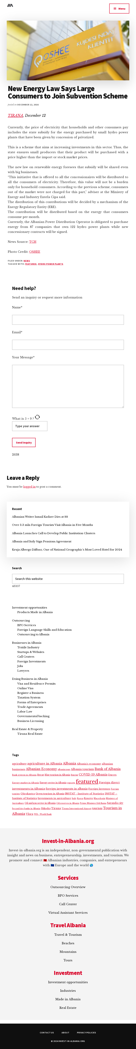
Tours (68, 960)
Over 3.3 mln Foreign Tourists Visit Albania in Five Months (52, 525)
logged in (29, 486)
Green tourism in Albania (50, 793)
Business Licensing (30, 721)
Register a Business (30, 693)
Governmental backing (33, 716)
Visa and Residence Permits (36, 683)
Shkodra (45, 808)
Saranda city (115, 803)
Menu (121, 8)
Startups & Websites (30, 652)
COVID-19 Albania (93, 774)
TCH (32, 242)
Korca (80, 798)
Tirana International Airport (76, 808)
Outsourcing (21, 620)
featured (31, 264)
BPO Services (26, 625)
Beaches (68, 943)
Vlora (29, 814)
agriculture (19, 763)
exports (71, 782)
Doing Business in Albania (30, 678)
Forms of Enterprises (31, 702)
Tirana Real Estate (30, 733)
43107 (16, 586)
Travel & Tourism (68, 934)
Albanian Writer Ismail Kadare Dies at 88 (40, 516)
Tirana (56, 808)
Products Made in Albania (35, 612)
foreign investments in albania (67, 788)
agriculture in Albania (44, 763)
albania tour (64, 769)
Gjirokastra (28, 793)
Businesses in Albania (26, 642)
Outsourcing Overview (68, 887)
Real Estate (68, 1008)
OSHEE (34, 251)
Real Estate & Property (27, 729)
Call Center (68, 904)
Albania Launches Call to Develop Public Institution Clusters (53, 533)
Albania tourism (82, 769)
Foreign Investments (31, 661)
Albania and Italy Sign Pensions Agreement (41, 541)
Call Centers (25, 656)
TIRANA (15, 115)
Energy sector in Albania (53, 782)
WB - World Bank (43, 814)
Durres (112, 774)
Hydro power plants (50, 264)
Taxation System (28, 697)
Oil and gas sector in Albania (40, 803)
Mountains (68, 952)
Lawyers (23, 670)
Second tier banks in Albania (26, 808)
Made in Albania (68, 999)
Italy (74, 798)
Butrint (74, 775)
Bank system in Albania (24, 775)
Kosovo (88, 798)
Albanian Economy (41, 769)
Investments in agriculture (54, 798)
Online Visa (25, 688)
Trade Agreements (30, 707)
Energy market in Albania (25, 782)
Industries (68, 990)
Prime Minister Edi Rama (93, 803)
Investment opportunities (29, 607)
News (27, 260)
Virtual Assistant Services (68, 912)
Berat (40, 774)
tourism (97, 808)
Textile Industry (28, 647)
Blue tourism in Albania (57, 774)
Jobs (20, 666)
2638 (15, 454)
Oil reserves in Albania (67, 803)
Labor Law (24, 711)
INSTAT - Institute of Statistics (84, 793)
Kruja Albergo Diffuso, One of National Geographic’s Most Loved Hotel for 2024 (67, 549)
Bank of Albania (108, 769)
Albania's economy (89, 763)
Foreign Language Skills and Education (44, 629)
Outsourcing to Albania (33, 634)
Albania (69, 763)
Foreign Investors (99, 788)
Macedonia (99, 798)
